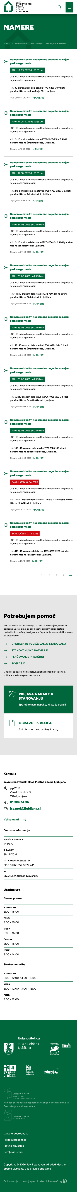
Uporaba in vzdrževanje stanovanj (38, 643)
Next (70, 575)
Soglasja (18, 663)
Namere (38, 97)
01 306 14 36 (19, 802)
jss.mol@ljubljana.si (25, 808)
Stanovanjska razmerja (30, 650)
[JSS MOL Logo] (18, 6)
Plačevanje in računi (27, 656)
